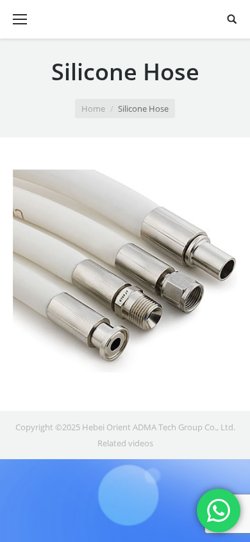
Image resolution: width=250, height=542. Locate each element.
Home (93, 108)
